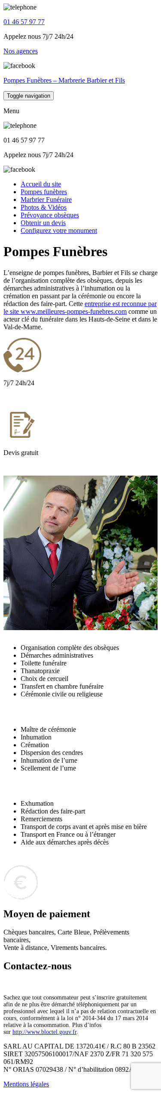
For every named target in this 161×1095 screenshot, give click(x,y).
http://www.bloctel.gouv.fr (44, 1032)
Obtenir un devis (43, 222)
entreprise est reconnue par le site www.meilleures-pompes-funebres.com (80, 307)
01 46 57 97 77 (24, 21)
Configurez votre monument (59, 230)
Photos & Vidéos (44, 207)
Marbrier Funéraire (46, 199)
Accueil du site (41, 184)
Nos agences (20, 51)
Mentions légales (26, 1084)
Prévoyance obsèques (50, 215)
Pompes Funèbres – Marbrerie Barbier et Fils (64, 80)
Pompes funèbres (44, 191)
